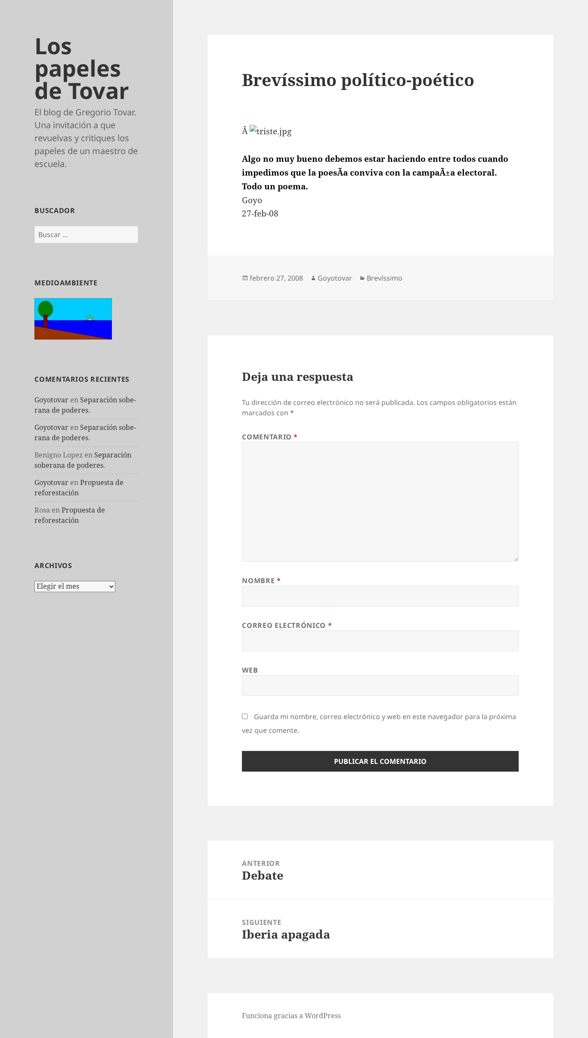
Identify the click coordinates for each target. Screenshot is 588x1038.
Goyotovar (51, 400)
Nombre (261, 580)
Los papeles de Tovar (81, 67)
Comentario (270, 437)
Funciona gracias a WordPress (291, 1015)
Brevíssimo (384, 278)
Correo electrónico (287, 625)
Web (250, 670)
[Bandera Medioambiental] (73, 318)
